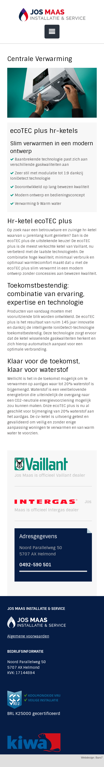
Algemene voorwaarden (28, 636)
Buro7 (99, 757)
